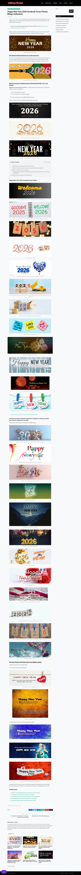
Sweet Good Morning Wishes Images (62, 23)
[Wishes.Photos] (15, 3)
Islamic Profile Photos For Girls (61, 27)
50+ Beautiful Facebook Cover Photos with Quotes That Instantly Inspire (25, 796)
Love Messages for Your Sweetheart (62, 31)
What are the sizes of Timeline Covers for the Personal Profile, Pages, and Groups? (28, 168)
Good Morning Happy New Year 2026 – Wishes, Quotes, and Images (30, 861)
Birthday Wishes (48, 3)
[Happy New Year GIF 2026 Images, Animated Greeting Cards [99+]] (30, 841)
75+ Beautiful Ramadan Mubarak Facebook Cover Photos (22, 794)
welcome (22, 199)
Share (4, 872)
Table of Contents (30, 162)
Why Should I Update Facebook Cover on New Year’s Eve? (23, 166)
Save (12, 104)
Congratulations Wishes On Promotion (62, 21)
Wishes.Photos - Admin (12, 822)
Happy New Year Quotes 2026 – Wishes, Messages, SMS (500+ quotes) (45, 861)
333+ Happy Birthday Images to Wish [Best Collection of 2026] (23, 800)
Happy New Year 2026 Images (15, 19)
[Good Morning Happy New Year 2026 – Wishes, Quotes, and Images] (30, 855)
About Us (62, 873)
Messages (66, 3)
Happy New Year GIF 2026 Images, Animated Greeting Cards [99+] (30, 846)
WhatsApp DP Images (59, 29)
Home (42, 3)
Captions (71, 3)
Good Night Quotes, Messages (61, 25)
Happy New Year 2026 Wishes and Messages (40, 815)
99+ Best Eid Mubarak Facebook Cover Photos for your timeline (23, 798)
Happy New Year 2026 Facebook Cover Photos (20, 170)
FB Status (23, 28)
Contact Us (66, 873)
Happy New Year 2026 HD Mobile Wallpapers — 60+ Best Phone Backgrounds (13, 847)
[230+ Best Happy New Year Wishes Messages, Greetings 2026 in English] (46, 841)
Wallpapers (55, 3)
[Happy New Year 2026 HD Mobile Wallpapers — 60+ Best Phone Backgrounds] (14, 841)
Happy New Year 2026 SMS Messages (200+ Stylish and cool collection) (25, 792)
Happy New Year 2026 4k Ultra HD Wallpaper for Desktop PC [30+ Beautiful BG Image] (14, 861)
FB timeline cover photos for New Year (14, 805)
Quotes (60, 3)
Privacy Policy (71, 873)
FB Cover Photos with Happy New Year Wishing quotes (22, 175)
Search (57, 8)
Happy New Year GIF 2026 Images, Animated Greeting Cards (24, 414)
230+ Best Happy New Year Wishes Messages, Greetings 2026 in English (45, 847)
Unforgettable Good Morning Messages (62, 19)
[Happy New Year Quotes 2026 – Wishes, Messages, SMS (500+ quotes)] (46, 855)
